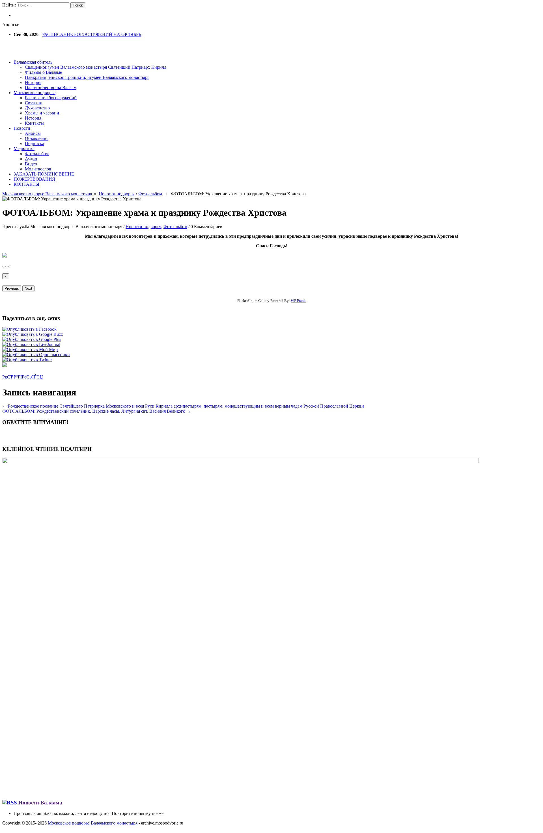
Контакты (34, 123)
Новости (22, 128)
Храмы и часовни (42, 113)
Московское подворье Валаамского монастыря (47, 193)
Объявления (36, 138)
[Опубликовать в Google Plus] (31, 339)
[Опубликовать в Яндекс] (4, 365)
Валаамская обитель (33, 62)
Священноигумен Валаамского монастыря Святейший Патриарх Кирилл (95, 67)
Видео (31, 163)
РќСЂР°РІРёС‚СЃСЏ (22, 377)
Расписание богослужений (51, 97)
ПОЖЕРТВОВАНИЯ (34, 179)
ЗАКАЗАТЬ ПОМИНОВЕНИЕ (44, 174)
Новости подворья (116, 193)
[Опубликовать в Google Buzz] (32, 334)
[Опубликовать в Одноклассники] (36, 354)
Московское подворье (34, 92)
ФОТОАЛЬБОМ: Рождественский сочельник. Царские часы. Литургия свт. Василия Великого (96, 411)
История (33, 82)
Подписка (34, 143)
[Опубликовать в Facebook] (29, 329)
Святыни (33, 102)
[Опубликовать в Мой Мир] (30, 349)
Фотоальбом (37, 153)
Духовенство (37, 107)
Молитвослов (38, 168)
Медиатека (24, 148)
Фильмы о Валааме (43, 72)
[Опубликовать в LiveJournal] (31, 344)
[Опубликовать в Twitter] (27, 359)
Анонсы (33, 133)
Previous (12, 288)
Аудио (31, 158)
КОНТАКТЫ (26, 184)
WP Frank (298, 300)
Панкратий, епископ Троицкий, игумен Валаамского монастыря (87, 77)
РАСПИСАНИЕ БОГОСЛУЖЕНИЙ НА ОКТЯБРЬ (91, 34)
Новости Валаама (40, 803)
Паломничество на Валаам (50, 87)
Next (28, 288)
